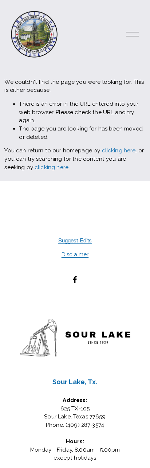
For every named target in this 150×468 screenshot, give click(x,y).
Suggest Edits (75, 240)
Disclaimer (75, 254)
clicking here (119, 150)
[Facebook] (75, 279)
